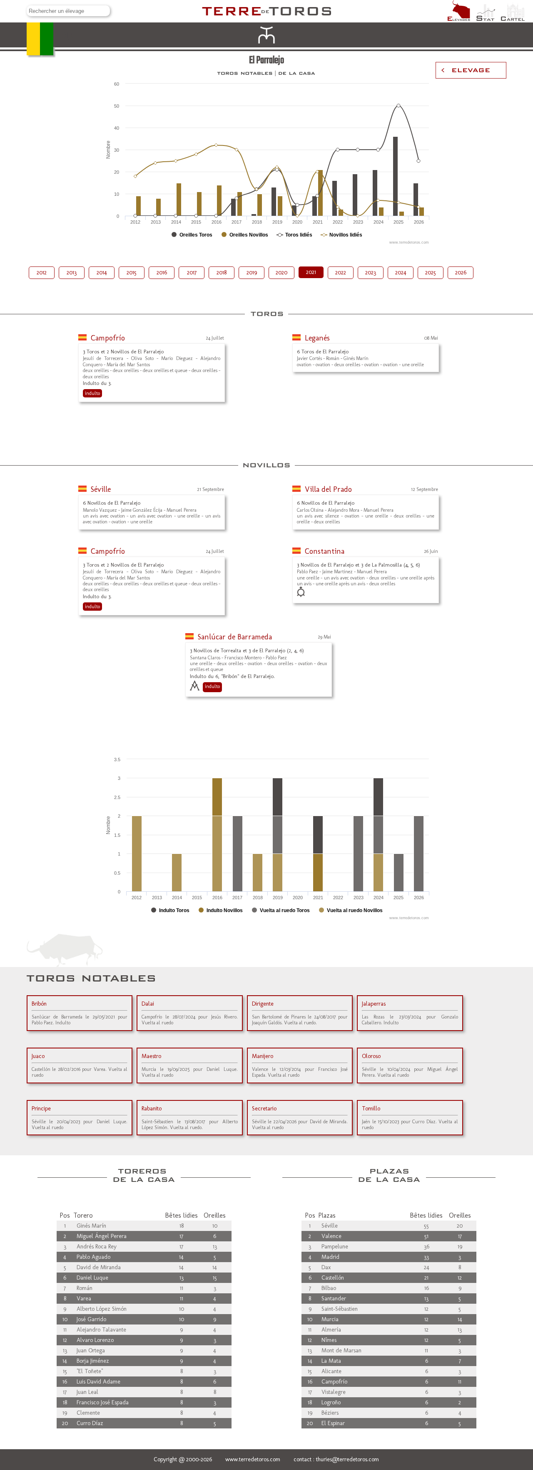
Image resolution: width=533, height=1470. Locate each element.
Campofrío (108, 338)
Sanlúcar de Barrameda (235, 636)
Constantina (324, 551)
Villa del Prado (328, 489)
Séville (101, 489)
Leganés (317, 338)
